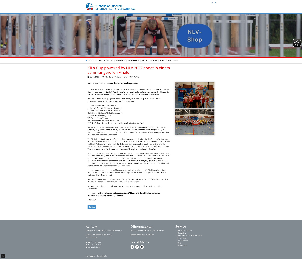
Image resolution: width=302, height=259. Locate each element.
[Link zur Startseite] (111, 6)
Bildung (153, 60)
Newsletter (181, 233)
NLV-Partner (165, 60)
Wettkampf (120, 60)
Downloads (181, 238)
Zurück (92, 207)
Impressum (90, 256)
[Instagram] (137, 247)
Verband (93, 60)
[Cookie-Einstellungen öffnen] (3, 256)
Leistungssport (106, 60)
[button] (93, 58)
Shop (179, 243)
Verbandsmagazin (184, 230)
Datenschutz (102, 256)
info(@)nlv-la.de (94, 247)
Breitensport (134, 60)
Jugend (145, 60)
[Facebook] (132, 247)
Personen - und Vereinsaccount (189, 235)
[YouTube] (142, 247)
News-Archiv (182, 245)
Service (176, 60)
